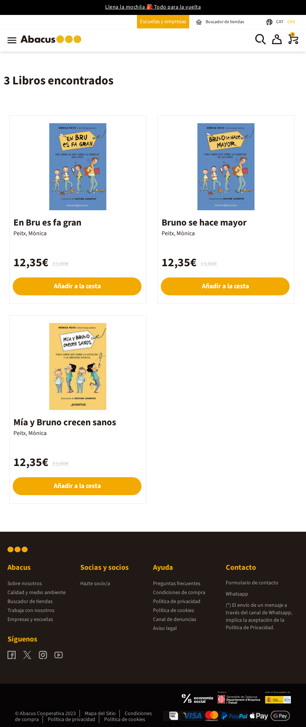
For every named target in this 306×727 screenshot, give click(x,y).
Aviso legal (165, 628)
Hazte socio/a (95, 583)
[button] (277, 40)
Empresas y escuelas (30, 619)
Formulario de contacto (252, 583)
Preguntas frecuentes (176, 583)
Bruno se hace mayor (204, 222)
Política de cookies (173, 610)
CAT (280, 22)
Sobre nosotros (24, 583)
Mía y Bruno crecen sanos (64, 422)
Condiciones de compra (179, 592)
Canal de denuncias (174, 619)
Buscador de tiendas (30, 601)
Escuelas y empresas (163, 21)
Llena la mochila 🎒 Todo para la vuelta (153, 7)
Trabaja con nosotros (30, 610)
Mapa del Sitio (100, 713)
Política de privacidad (176, 601)
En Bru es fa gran (47, 222)
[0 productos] (293, 42)
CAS (291, 22)
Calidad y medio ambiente (36, 592)
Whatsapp (237, 594)
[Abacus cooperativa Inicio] (52, 44)
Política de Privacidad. (250, 627)
